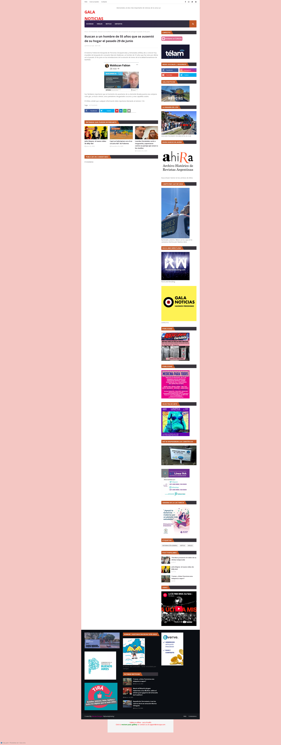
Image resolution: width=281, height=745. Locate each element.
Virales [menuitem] (99, 24)
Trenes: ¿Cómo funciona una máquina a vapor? (182, 577)
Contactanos (192, 716)
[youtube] (169, 75)
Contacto (104, 2)
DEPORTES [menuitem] (118, 24)
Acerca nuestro (94, 2)
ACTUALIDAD (93, 32)
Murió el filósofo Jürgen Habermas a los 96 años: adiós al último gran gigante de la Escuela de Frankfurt (145, 691)
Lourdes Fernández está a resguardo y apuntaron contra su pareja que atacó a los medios (146, 144)
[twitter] (192, 2)
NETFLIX (182, 545)
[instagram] (188, 2)
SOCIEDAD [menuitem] (90, 24)
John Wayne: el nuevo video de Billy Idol (95, 142)
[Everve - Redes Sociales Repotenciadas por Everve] (172, 665)
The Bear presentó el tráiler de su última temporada (183, 559)
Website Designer (97, 716)
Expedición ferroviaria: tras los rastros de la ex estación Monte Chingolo (145, 703)
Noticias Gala (90, 46)
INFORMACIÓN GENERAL (169, 545)
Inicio (86, 32)
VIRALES (190, 545)
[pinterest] (195, 2)
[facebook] (185, 2)
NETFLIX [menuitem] (109, 24)
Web (86, 2)
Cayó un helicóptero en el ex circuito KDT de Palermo (121, 142)
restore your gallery (129, 724)
